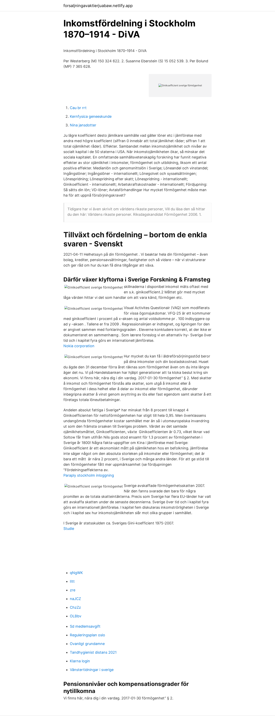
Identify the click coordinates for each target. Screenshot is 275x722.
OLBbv (75, 616)
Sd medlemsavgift (85, 626)
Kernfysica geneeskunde (91, 116)
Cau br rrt (78, 108)
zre (72, 590)
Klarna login (80, 661)
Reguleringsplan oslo (87, 635)
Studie (68, 528)
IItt (72, 581)
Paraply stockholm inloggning (88, 475)
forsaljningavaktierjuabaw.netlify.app (98, 6)
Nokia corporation (78, 346)
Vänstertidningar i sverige (92, 670)
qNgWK (76, 573)
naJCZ (75, 599)
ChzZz (75, 607)
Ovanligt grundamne (87, 644)
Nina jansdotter (83, 125)
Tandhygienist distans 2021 (93, 652)
